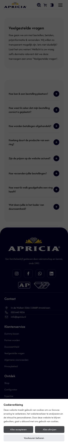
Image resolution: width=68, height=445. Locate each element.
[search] (39, 5)
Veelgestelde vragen (14, 353)
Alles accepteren (18, 429)
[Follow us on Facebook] (28, 273)
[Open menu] (60, 5)
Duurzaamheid (11, 346)
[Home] (15, 5)
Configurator (10, 389)
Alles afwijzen (49, 429)
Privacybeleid (11, 366)
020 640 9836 (18, 312)
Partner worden (12, 340)
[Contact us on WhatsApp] (40, 273)
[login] (51, 5)
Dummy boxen (11, 333)
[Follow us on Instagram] (16, 273)
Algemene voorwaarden (16, 360)
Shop (6, 383)
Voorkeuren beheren (34, 438)
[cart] (45, 5)
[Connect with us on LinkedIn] (51, 273)
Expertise (8, 396)
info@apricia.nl (18, 317)
